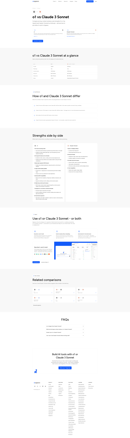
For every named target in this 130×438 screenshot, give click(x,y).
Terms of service (91, 386)
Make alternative (81, 408)
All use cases (70, 432)
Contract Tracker (71, 422)
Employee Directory (71, 402)
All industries (60, 395)
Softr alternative (81, 417)
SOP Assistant (70, 411)
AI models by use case (52, 402)
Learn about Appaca (44, 262)
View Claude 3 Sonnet (70, 36)
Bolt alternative (80, 391)
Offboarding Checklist (72, 424)
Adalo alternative (81, 384)
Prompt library (51, 397)
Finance (69, 386)
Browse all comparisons (37, 305)
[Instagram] (37, 386)
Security (50, 393)
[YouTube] (45, 386)
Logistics (59, 393)
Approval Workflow (71, 420)
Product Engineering (71, 393)
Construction (60, 388)
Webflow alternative (81, 419)
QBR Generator (70, 427)
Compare (38, 8)
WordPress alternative (81, 421)
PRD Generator (70, 416)
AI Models (34, 8)
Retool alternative (81, 415)
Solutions (59, 1)
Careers (89, 384)
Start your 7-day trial (65, 368)
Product (54, 1)
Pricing (76, 1)
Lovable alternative (81, 406)
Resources (65, 1)
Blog (49, 395)
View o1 (35, 36)
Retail (59, 386)
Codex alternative (81, 397)
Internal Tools (51, 406)
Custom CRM (51, 408)
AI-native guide (51, 386)
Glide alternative (81, 402)
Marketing (70, 388)
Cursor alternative (81, 399)
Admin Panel (51, 413)
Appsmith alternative (81, 388)
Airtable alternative (81, 386)
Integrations (51, 415)
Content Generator (71, 406)
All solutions (70, 434)
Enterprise (71, 1)
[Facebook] (35, 386)
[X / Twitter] (40, 386)
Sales (69, 384)
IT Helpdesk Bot (71, 418)
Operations (70, 391)
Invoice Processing (71, 404)
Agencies (50, 391)
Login (96, 1)
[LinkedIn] (43, 386)
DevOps (69, 399)
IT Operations (70, 397)
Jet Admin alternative (81, 404)
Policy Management (71, 413)
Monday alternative (81, 410)
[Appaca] (35, 1)
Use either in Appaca (38, 41)
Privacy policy (90, 388)
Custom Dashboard (52, 410)
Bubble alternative (81, 393)
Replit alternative (81, 413)
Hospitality (60, 391)
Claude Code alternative (82, 395)
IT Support (70, 395)
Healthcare (60, 384)
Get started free (90, 1)
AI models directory (52, 399)
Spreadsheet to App (52, 404)
